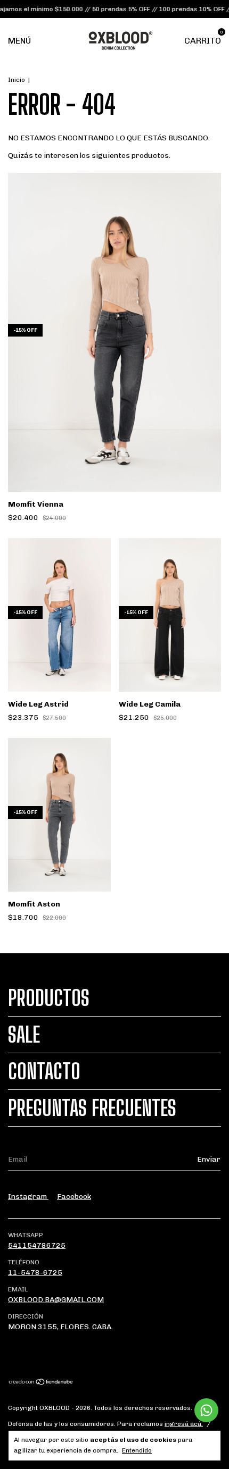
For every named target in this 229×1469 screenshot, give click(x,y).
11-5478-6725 (35, 1272)
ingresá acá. (184, 1424)
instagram (28, 1196)
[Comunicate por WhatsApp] (206, 1410)
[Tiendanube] (41, 1383)
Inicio (16, 79)
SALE (24, 1034)
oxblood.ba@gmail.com (56, 1299)
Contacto (44, 1071)
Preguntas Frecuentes (92, 1108)
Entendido (137, 1450)
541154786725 (37, 1245)
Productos (48, 998)
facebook (74, 1196)
